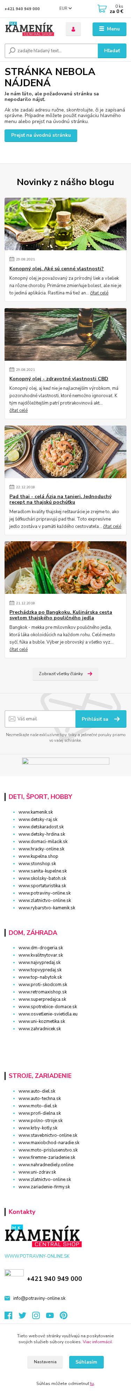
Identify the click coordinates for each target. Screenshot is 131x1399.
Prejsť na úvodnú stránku (41, 135)
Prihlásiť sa (96, 719)
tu (92, 1383)
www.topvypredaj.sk (40, 970)
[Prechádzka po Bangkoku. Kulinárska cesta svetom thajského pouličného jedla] (65, 567)
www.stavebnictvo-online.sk (48, 1135)
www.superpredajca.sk (42, 999)
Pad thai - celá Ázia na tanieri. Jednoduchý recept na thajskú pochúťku (60, 499)
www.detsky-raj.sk (38, 819)
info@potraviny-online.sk (39, 1298)
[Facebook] (12, 1317)
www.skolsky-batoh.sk (42, 878)
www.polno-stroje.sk (41, 1121)
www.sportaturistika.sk (42, 886)
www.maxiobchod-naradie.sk (49, 1143)
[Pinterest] (63, 1317)
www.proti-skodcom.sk (43, 985)
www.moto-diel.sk (38, 1106)
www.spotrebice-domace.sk (48, 1007)
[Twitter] (25, 1317)
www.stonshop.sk (37, 864)
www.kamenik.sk (36, 812)
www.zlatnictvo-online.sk (45, 900)
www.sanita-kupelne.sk (43, 871)
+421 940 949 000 (22, 9)
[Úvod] (30, 29)
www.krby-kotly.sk (38, 1128)
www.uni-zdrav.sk (37, 1172)
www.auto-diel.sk (37, 1091)
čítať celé (99, 293)
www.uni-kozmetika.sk (42, 1021)
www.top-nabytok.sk (40, 977)
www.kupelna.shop (38, 856)
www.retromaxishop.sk (43, 992)
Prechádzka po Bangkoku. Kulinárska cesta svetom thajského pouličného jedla (60, 615)
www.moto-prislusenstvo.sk (48, 1150)
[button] (65, 1041)
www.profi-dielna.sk (40, 1113)
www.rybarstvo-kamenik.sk (47, 908)
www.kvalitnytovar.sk (41, 955)
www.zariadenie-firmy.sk (44, 1187)
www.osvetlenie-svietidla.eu (48, 1014)
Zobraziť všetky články (61, 674)
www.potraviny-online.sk (45, 893)
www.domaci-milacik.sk (43, 841)
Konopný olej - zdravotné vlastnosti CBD (58, 379)
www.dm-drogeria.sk (41, 948)
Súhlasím (86, 1362)
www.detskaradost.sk (41, 827)
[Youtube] (53, 1317)
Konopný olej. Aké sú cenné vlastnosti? (56, 269)
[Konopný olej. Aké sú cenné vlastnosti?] (65, 224)
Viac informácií (97, 1342)
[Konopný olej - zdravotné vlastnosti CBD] (65, 334)
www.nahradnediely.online (46, 1165)
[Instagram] (39, 1317)
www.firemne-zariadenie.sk (47, 1157)
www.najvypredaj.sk (39, 962)
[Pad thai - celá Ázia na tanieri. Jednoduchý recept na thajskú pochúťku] (65, 452)
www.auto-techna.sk (40, 1098)
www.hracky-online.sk (41, 849)
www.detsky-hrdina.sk (42, 834)
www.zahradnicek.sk (40, 1029)
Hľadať (112, 50)
